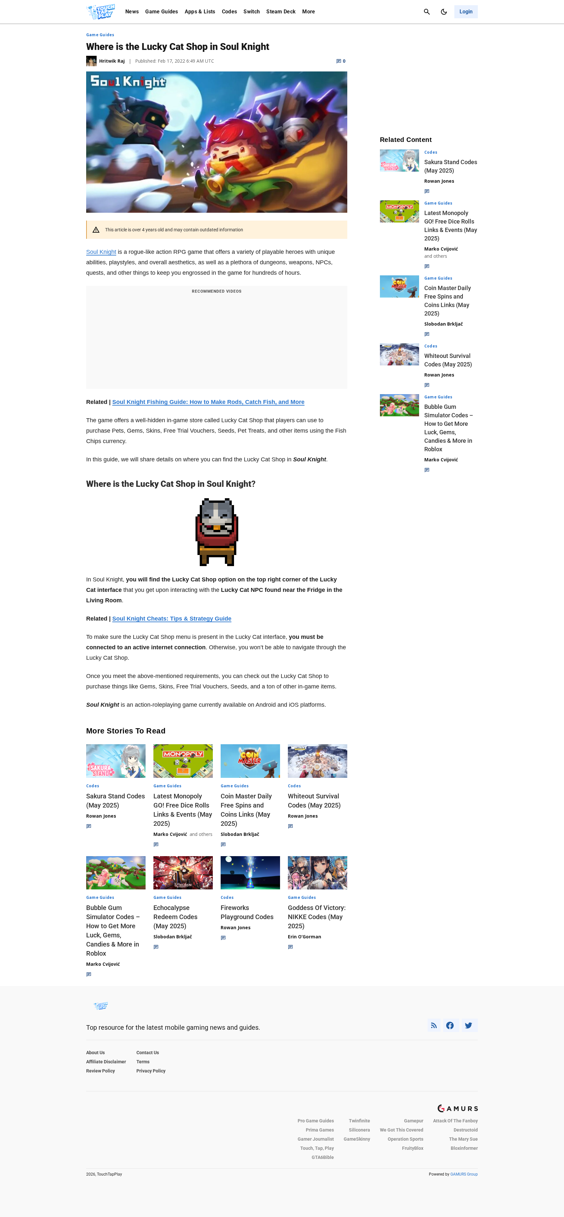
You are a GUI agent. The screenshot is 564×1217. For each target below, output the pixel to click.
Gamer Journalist (316, 1139)
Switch (251, 11)
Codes (229, 11)
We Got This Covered (401, 1129)
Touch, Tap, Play (317, 1148)
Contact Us (147, 1052)
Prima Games (320, 1129)
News (132, 11)
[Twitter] (470, 1025)
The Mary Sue (463, 1139)
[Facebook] (451, 1025)
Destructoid (466, 1129)
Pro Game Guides (316, 1120)
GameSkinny (357, 1139)
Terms (142, 1061)
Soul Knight (101, 252)
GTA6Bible (323, 1157)
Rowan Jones (101, 816)
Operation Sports (405, 1139)
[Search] (426, 11)
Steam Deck (281, 11)
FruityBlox (412, 1148)
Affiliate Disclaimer (106, 1061)
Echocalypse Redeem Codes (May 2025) (175, 917)
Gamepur (413, 1120)
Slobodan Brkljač (240, 834)
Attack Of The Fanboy (455, 1120)
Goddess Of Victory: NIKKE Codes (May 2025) (317, 917)
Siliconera (359, 1129)
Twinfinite (359, 1120)
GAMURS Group (464, 1174)
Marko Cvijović (170, 834)
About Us (95, 1052)
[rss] (434, 1025)
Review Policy (100, 1070)
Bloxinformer (464, 1148)
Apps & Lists (200, 11)
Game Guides (161, 11)
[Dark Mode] (443, 11)
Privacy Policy (150, 1070)
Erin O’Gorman (304, 936)
